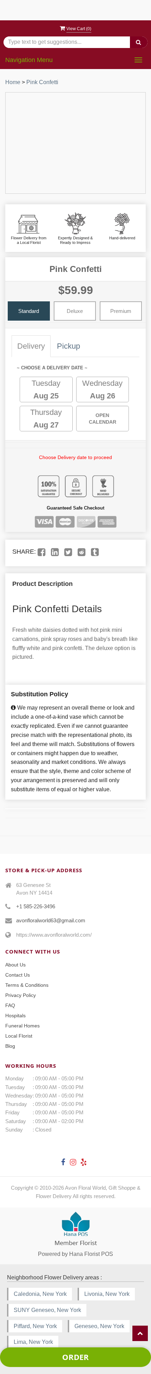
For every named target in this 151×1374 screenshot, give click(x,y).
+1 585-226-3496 (35, 906)
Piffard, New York (35, 1326)
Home (12, 82)
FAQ (10, 1005)
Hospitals (15, 1015)
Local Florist (18, 1036)
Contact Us (17, 975)
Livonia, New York (107, 1294)
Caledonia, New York (40, 1294)
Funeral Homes (22, 1025)
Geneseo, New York (99, 1326)
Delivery (31, 346)
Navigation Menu (29, 59)
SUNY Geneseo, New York (47, 1310)
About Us (15, 965)
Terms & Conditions (26, 985)
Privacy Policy (20, 995)
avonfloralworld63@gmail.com (50, 920)
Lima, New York (33, 1342)
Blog (10, 1046)
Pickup (68, 346)
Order (75, 1357)
